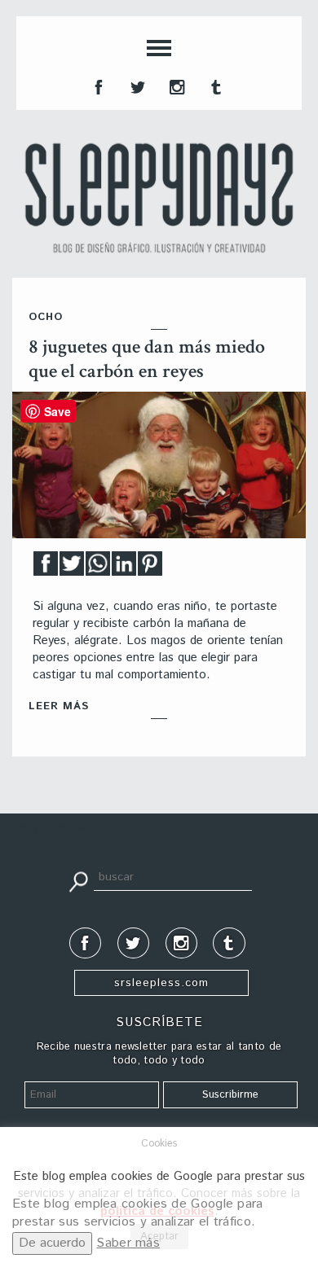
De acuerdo (52, 1243)
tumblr (214, 85)
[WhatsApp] (98, 568)
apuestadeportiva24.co (57, 828)
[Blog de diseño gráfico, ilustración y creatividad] (159, 197)
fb (97, 85)
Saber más (128, 1243)
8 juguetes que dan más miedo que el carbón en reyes (147, 359)
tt (136, 85)
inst (175, 85)
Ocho (46, 317)
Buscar (78, 880)
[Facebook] (46, 568)
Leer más (59, 706)
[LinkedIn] (124, 568)
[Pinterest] (150, 568)
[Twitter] (72, 568)
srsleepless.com (161, 983)
